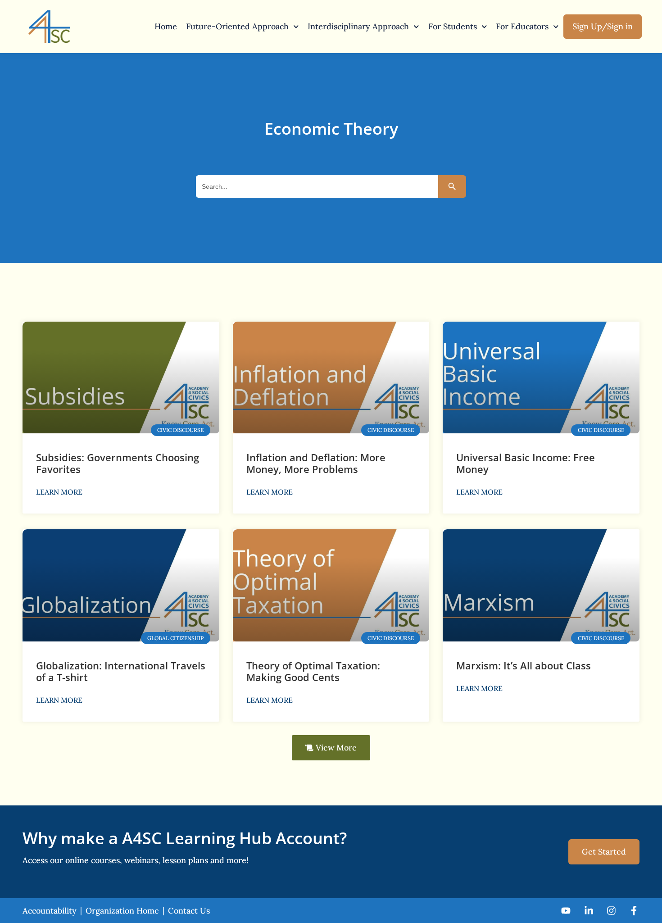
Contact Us (189, 910)
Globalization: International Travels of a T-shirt (120, 671)
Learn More (59, 491)
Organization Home (122, 910)
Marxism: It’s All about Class (523, 665)
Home (165, 26)
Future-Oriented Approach (237, 26)
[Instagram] (611, 910)
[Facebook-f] (633, 910)
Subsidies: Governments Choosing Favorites (117, 463)
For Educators (522, 26)
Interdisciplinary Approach (358, 26)
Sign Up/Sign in (602, 26)
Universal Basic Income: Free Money (525, 463)
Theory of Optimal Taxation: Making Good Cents (313, 671)
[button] (331, 747)
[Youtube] (565, 910)
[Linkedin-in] (588, 910)
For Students (452, 26)
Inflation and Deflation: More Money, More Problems (315, 463)
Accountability (50, 910)
